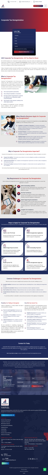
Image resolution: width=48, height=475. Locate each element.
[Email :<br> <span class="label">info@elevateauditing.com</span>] (3, 459)
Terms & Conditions (24, 471)
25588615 (9, 442)
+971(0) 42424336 (31, 444)
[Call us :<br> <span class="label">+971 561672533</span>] (2, 455)
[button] (38, 6)
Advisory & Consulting (5, 434)
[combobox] (24, 49)
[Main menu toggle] (45, 6)
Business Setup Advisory (6, 420)
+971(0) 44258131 (38, 444)
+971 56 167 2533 (8, 449)
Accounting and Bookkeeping (6, 425)
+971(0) (5, 442)
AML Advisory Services (5, 423)
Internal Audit (3, 429)
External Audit (3, 430)
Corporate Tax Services (5, 421)
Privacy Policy (24, 469)
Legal (24, 473)
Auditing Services (4, 427)
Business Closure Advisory (6, 432)
